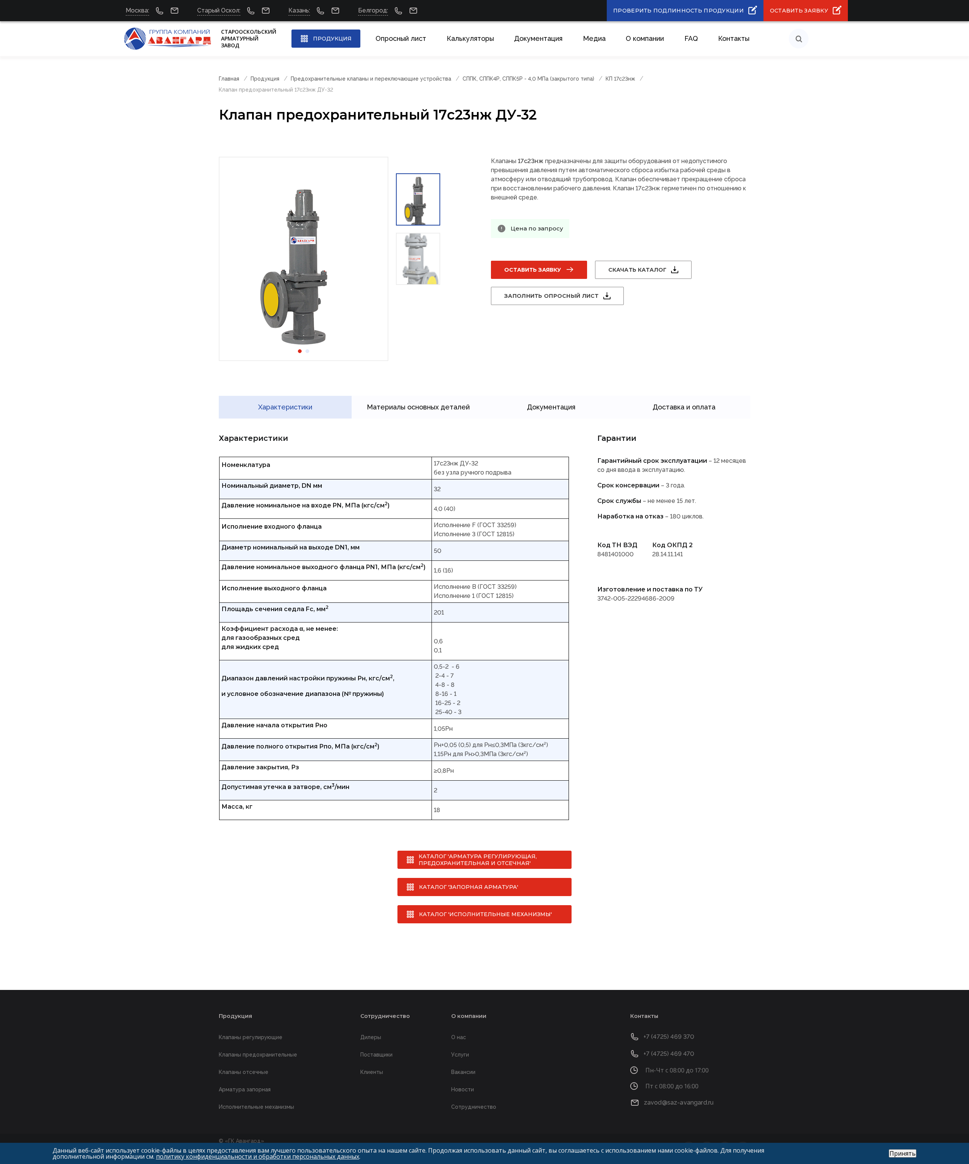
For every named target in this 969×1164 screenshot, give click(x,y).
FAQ (691, 38)
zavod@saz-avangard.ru (679, 1102)
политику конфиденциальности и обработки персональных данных (257, 1156)
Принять (903, 1153)
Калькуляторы (470, 38)
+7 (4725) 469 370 (669, 1036)
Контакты (733, 38)
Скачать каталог (637, 269)
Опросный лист (400, 38)
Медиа (594, 38)
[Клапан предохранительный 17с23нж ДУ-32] (303, 258)
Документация (538, 38)
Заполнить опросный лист (551, 296)
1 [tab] (300, 351)
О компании (645, 38)
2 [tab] (307, 351)
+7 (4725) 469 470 (669, 1053)
